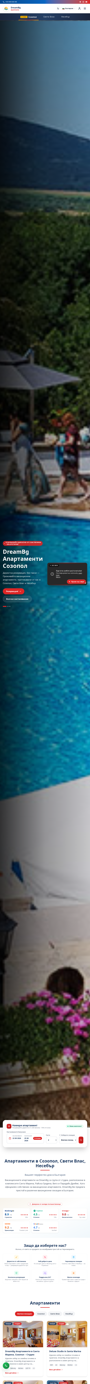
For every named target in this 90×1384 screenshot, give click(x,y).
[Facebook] (80, 2)
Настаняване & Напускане (16, 1132)
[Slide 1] (4, 599)
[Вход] (79, 8)
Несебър (69, 1314)
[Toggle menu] (84, 8)
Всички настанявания (17, 592)
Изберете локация (68, 1135)
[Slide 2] (6, 599)
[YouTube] (86, 2)
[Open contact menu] (6, 1365)
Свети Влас (55, 1314)
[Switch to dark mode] (58, 8)
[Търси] (81, 1140)
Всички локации (24, 1314)
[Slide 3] (8, 599)
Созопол (41, 1314)
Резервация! (12, 584)
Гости (48, 1135)
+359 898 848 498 (11, 2)
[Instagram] (83, 2)
